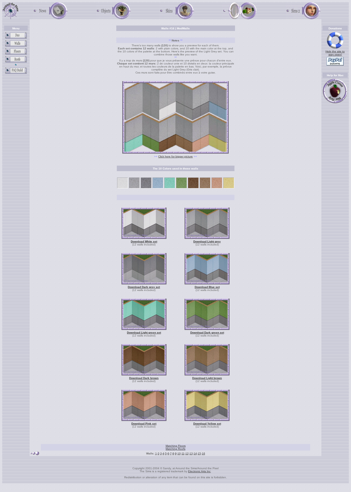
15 (199, 453)
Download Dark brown (143, 378)
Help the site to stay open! (335, 53)
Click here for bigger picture (175, 156)
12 (187, 453)
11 (183, 453)
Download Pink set (143, 423)
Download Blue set (207, 287)
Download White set (144, 241)
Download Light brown (207, 378)
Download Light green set (144, 332)
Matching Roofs (175, 448)
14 (195, 453)
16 (203, 453)
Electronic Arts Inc (199, 471)
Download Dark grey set (144, 287)
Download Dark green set (207, 332)
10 (179, 453)
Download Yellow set (207, 423)
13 (191, 453)
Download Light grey (207, 241)
